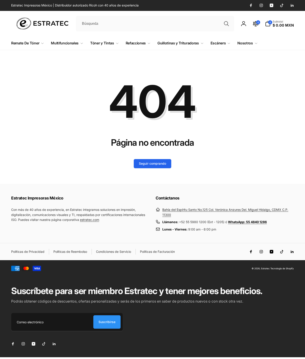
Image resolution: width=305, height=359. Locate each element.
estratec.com (89, 220)
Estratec (265, 268)
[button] (279, 23)
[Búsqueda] (226, 23)
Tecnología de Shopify (282, 268)
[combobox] (155, 23)
